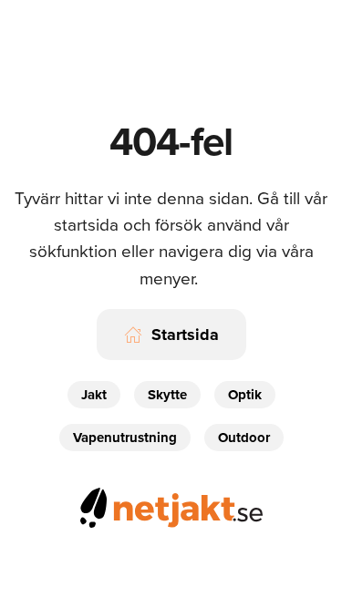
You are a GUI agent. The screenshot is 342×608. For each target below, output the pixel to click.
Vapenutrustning (125, 438)
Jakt (94, 395)
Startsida (185, 334)
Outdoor (244, 438)
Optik (245, 395)
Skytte (167, 395)
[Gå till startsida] (171, 504)
